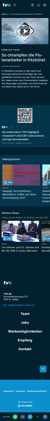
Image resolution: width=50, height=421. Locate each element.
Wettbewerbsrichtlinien (37, 391)
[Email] (30, 416)
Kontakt (25, 349)
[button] (22, 416)
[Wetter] (38, 5)
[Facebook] (45, 416)
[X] (37, 416)
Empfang (25, 340)
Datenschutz (8, 391)
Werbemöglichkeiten (25, 331)
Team (25, 314)
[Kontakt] (44, 5)
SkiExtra (5, 14)
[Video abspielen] (25, 31)
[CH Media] (25, 405)
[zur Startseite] (7, 5)
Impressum (20, 391)
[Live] (32, 5)
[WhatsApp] (15, 416)
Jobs (25, 322)
